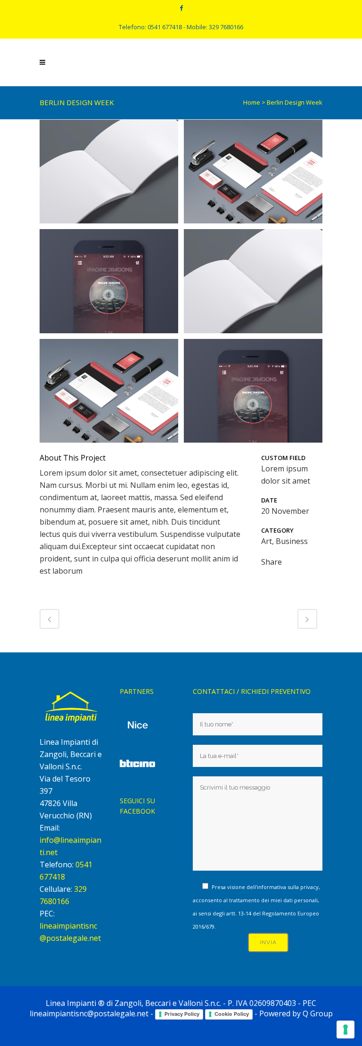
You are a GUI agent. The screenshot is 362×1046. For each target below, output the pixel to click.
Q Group (318, 1013)
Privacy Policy (182, 1014)
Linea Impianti (71, 1003)
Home (251, 102)
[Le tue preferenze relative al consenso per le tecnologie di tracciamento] (345, 1029)
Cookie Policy (231, 1014)
